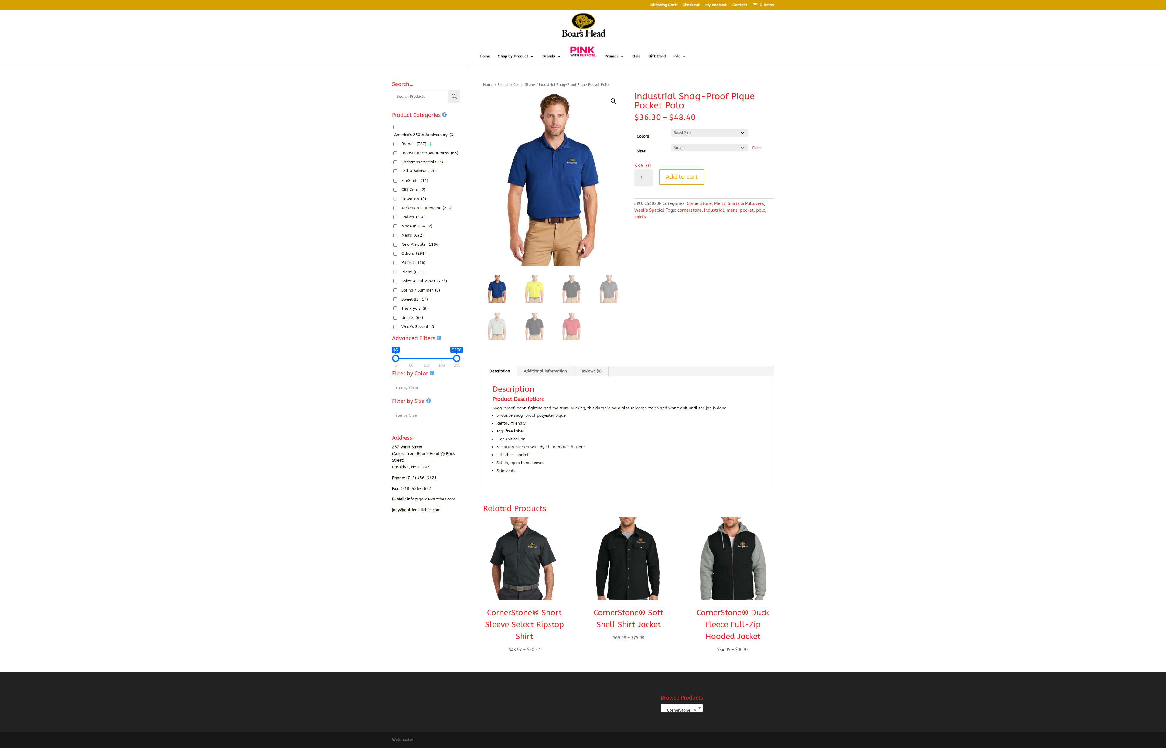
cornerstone (689, 210)
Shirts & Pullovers (746, 203)
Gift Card (657, 56)
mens (732, 210)
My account (716, 5)
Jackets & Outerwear (426, 208)
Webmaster (402, 739)
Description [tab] (499, 371)
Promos (612, 56)
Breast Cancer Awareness (429, 153)
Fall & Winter (418, 171)
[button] (613, 101)
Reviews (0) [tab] (591, 371)
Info (676, 56)
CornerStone (524, 85)
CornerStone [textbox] (680, 710)
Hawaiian (413, 198)
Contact (739, 5)
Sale (636, 56)
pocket (747, 210)
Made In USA (416, 226)
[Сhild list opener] (430, 144)
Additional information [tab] (545, 371)
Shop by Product (513, 56)
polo (760, 210)
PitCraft (413, 262)
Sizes (641, 151)
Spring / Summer (420, 290)
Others (413, 253)
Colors (643, 136)
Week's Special (649, 210)
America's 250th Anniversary (424, 134)
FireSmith (414, 180)
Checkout (691, 5)
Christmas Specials (423, 162)
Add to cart (682, 176)
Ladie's (413, 217)
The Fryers (414, 308)
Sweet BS (414, 299)
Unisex (412, 317)
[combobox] (682, 708)
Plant (410, 272)
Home (485, 56)
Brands (548, 56)
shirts (640, 217)
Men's (719, 203)
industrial (714, 210)
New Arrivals (420, 244)
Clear (756, 148)
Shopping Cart (663, 5)
